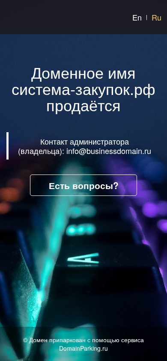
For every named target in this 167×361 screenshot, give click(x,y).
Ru (156, 17)
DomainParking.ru (83, 348)
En (137, 17)
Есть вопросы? (84, 185)
